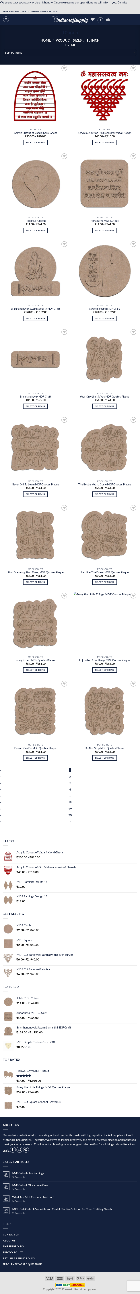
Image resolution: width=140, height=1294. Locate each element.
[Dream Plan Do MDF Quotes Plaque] (35, 711)
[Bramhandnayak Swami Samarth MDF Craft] (35, 271)
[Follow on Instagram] (19, 1150)
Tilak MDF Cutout (35, 220)
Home (45, 40)
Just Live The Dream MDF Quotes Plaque (105, 572)
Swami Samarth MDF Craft (104, 308)
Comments (18, 1177)
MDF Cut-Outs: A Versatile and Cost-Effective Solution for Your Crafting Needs (62, 1209)
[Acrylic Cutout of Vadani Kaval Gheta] (35, 95)
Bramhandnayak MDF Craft (35, 396)
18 (70, 802)
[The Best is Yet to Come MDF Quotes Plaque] (104, 447)
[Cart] (108, 19)
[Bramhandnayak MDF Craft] (35, 359)
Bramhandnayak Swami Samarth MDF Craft (35, 308)
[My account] (100, 20)
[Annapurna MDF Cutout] (104, 183)
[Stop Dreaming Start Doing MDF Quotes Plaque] (35, 535)
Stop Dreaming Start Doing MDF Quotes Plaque (35, 572)
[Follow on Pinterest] (26, 1150)
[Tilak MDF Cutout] (35, 183)
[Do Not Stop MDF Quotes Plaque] (104, 711)
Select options (35, 142)
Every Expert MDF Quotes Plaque (35, 660)
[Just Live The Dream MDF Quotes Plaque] (104, 535)
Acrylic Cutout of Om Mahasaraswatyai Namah (104, 132)
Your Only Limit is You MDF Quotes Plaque (104, 396)
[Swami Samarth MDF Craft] (104, 271)
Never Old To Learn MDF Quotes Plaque (35, 484)
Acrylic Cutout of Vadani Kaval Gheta (35, 132)
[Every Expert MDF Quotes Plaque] (35, 623)
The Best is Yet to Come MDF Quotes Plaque (104, 484)
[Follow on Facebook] (13, 1150)
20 (70, 815)
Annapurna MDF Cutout (105, 220)
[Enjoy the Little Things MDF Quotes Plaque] (104, 623)
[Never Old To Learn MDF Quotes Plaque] (35, 447)
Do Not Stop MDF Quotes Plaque (104, 748)
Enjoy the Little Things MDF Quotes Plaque (104, 660)
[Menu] (6, 19)
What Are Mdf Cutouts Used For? (33, 1197)
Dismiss (122, 2)
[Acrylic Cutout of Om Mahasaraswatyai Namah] (104, 95)
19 (70, 808)
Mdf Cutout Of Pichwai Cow (30, 1185)
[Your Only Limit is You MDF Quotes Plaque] (104, 359)
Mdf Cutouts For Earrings (28, 1173)
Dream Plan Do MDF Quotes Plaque (35, 748)
